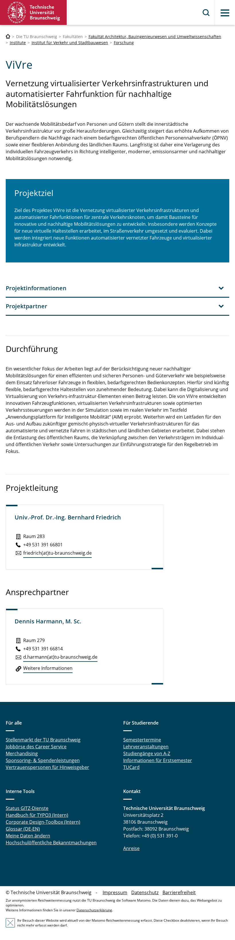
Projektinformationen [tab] (36, 288)
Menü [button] (225, 13)
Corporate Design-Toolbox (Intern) (43, 822)
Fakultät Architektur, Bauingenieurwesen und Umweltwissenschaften (155, 36)
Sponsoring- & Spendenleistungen (43, 760)
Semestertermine (142, 740)
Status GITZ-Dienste (27, 808)
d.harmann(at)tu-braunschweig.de (60, 657)
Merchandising (22, 753)
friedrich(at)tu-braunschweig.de (57, 553)
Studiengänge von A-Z (146, 753)
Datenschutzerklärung (94, 910)
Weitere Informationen (48, 668)
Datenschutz (144, 892)
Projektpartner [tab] (26, 306)
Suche (206, 12)
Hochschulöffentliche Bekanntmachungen (51, 842)
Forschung (124, 42)
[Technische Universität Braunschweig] (33, 12)
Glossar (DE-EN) (23, 829)
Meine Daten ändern (28, 836)
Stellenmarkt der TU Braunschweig (43, 740)
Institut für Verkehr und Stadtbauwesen (70, 42)
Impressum (115, 892)
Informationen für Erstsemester (157, 760)
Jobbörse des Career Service (36, 746)
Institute (18, 42)
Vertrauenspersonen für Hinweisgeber (47, 767)
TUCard (131, 767)
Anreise (131, 848)
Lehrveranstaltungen (146, 746)
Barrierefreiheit (179, 892)
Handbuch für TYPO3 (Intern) (37, 815)
